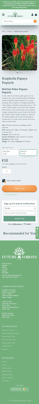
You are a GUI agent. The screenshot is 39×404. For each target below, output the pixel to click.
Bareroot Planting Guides (10, 333)
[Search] (35, 21)
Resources (5, 349)
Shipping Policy (7, 374)
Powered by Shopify (25, 400)
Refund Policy (7, 371)
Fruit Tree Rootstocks (9, 340)
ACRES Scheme (7, 346)
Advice (4, 365)
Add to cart (19, 188)
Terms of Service (7, 378)
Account (32, 15)
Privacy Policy (7, 368)
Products (9, 31)
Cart (36, 15)
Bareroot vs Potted (8, 330)
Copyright (5, 381)
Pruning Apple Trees (9, 343)
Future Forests (16, 400)
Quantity (4, 167)
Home (3, 31)
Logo (15, 14)
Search (4, 362)
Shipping (12, 164)
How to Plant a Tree (8, 336)
